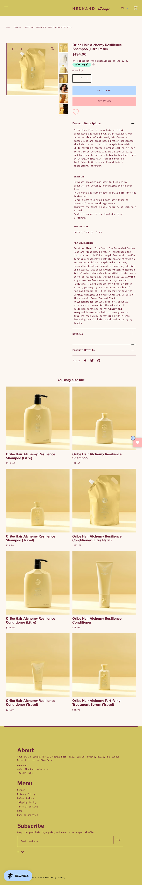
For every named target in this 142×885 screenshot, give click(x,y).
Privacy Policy (26, 794)
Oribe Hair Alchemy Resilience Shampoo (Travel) (30, 538)
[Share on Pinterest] (99, 360)
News (19, 810)
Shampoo (17, 27)
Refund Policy (25, 798)
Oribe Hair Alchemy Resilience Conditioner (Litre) (30, 620)
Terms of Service (27, 806)
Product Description (86, 123)
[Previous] (12, 49)
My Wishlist (137, 442)
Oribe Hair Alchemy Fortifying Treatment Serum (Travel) (96, 702)
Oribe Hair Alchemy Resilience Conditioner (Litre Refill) (97, 538)
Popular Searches (27, 815)
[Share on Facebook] (85, 360)
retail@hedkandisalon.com (32, 769)
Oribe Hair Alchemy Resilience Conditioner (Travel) (30, 702)
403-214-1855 (25, 772)
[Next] (21, 49)
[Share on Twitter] (92, 360)
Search (21, 790)
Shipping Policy (27, 802)
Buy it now (104, 101)
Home (8, 27)
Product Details (83, 350)
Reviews (77, 333)
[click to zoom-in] (52, 49)
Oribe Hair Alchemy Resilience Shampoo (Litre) (30, 456)
